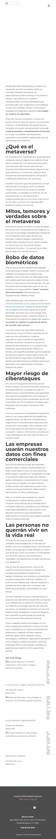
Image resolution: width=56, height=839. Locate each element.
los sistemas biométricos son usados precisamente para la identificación (28, 303)
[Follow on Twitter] (28, 807)
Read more (10, 693)
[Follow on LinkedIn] (21, 807)
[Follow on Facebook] (15, 807)
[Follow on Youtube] (41, 807)
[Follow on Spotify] (34, 807)
